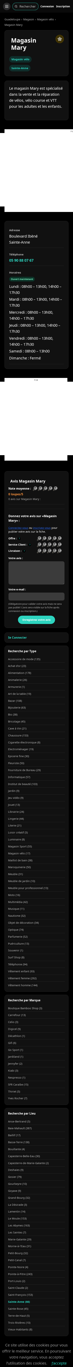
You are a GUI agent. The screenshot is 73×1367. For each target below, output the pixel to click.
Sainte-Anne (19, 68)
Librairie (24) (16, 811)
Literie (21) (14, 825)
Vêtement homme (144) (22, 985)
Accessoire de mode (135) (24, 659)
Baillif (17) (14, 1135)
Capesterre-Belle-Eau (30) (24, 1156)
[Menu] (6, 6)
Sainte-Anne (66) (19, 1302)
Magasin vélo (45, 19)
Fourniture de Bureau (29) (24, 770)
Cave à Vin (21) (17, 728)
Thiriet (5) (14, 1091)
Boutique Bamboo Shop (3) (25, 1008)
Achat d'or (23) (17, 666)
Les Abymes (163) (19, 1225)
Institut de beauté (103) (22, 784)
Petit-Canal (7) (17, 1260)
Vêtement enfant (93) (21, 971)
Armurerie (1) (16, 687)
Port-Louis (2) (16, 1281)
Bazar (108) (15, 701)
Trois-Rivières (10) (19, 1322)
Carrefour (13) (17, 1015)
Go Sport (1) (15, 1050)
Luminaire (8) (16, 839)
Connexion (47, 6)
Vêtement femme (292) (22, 978)
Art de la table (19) (19, 694)
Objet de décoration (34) (23, 922)
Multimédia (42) (18, 902)
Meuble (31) (15, 874)
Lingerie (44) (16, 818)
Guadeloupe (12, 19)
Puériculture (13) (18, 943)
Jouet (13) (14, 805)
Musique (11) (16, 909)
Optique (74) (16, 929)
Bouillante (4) (16, 1149)
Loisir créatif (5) (18, 832)
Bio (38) (12, 714)
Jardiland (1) (15, 1056)
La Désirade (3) (17, 1204)
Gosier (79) (15, 1177)
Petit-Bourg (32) (18, 1253)
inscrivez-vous (42, 528)
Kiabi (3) (13, 1070)
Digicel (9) (14, 1029)
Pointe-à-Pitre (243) (20, 1274)
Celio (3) (13, 1022)
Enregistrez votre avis (36, 620)
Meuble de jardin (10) (21, 881)
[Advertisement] (36, 169)
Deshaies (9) (15, 1170)
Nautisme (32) (16, 915)
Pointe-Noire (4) (18, 1267)
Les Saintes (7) (17, 1232)
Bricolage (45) (16, 721)
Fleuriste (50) (16, 763)
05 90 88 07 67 (21, 260)
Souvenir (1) (15, 950)
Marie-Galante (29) (19, 1239)
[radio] (39, 538)
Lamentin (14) (16, 1211)
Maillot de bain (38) (20, 860)
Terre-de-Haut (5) (19, 1315)
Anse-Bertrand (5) (19, 1121)
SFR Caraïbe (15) (18, 1084)
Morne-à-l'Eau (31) (19, 1246)
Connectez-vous (18, 528)
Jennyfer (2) (15, 1063)
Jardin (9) (13, 791)
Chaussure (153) (18, 735)
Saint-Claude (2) (18, 1288)
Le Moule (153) (17, 1218)
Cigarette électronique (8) (24, 742)
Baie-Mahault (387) (20, 1128)
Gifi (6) (12, 1043)
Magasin (28, 19)
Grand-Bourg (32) (19, 1198)
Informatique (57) (19, 777)
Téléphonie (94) (17, 964)
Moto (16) (14, 895)
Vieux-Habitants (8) (20, 1329)
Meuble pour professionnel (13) (28, 888)
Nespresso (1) (16, 1077)
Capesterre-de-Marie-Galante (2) (28, 1163)
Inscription (63, 6)
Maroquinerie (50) (19, 867)
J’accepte (59, 1363)
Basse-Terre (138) (18, 1142)
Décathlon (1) (16, 1036)
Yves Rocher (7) (17, 1098)
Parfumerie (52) (18, 936)
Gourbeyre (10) (17, 1184)
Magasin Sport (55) (20, 846)
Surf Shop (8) (16, 957)
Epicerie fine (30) (18, 756)
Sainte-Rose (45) (18, 1308)
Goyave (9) (14, 1191)
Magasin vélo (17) (19, 853)
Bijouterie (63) (17, 707)
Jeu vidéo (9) (15, 798)
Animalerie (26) (17, 680)
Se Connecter (17, 637)
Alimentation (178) (19, 673)
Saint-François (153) (20, 1295)
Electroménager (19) (21, 749)
